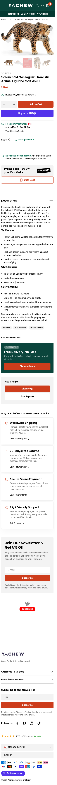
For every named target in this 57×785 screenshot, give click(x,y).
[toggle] (51, 199)
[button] (4, 5)
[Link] (27, 356)
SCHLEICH (6, 72)
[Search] (37, 5)
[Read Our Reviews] (28, 14)
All (10, 19)
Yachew (11, 780)
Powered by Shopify (23, 780)
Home (3, 19)
